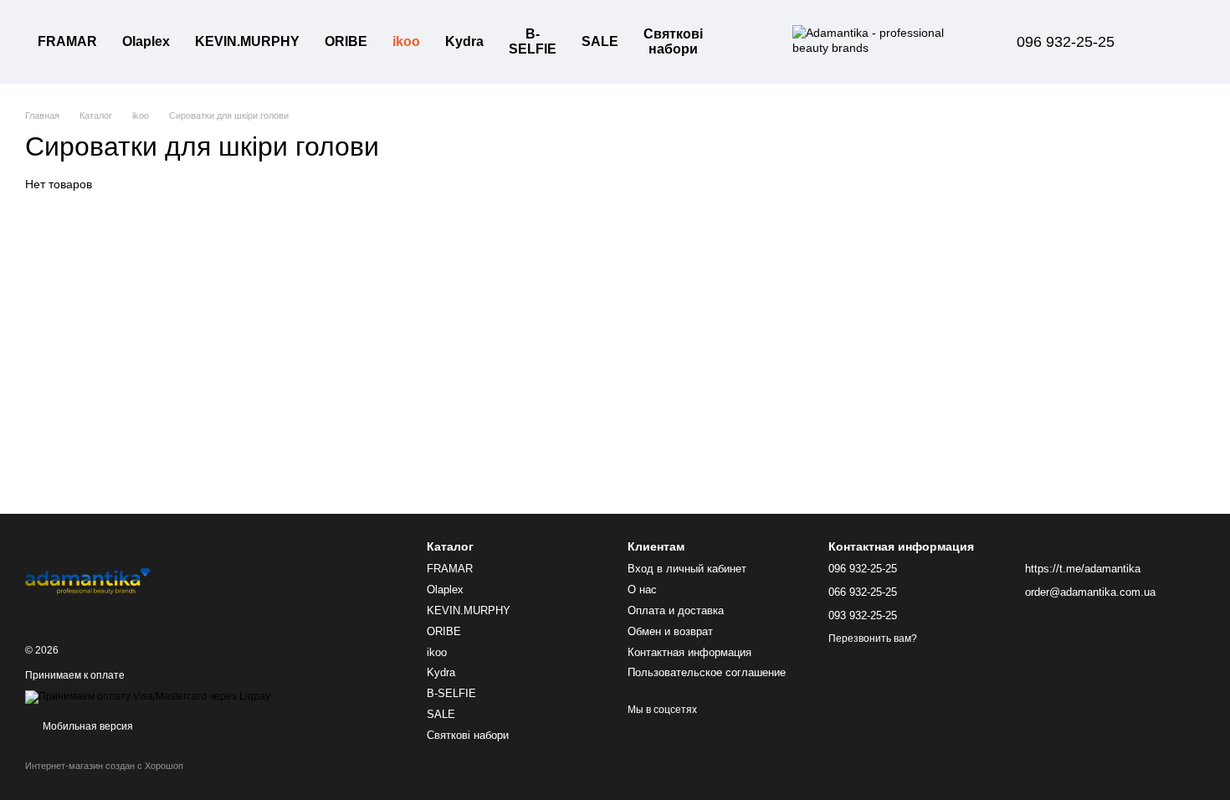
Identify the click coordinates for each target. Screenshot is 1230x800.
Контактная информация (689, 652)
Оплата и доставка (676, 610)
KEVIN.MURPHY (247, 41)
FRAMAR (67, 41)
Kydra (464, 41)
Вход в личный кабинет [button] (687, 568)
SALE (600, 41)
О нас (642, 589)
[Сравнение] (1178, 41)
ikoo (406, 41)
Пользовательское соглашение (707, 672)
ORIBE (346, 41)
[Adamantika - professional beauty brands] (88, 580)
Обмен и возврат (670, 631)
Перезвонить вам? (872, 638)
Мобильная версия (86, 726)
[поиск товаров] (745, 41)
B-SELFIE (532, 41)
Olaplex (146, 41)
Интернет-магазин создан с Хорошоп (104, 766)
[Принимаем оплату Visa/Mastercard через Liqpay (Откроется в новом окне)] (147, 697)
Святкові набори (673, 41)
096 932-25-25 (1066, 41)
